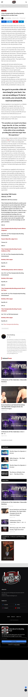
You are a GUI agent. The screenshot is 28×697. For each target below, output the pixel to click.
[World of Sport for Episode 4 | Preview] (4, 466)
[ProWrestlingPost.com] (14, 2)
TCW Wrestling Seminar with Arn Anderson (12, 269)
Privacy (13, 616)
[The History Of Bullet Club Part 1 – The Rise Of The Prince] (4, 473)
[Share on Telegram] (21, 21)
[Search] (26, 2)
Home (3, 5)
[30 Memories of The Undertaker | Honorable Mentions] (14, 369)
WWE (8, 140)
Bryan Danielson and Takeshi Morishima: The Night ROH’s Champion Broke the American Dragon (13, 406)
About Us (18, 616)
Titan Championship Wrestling (11, 324)
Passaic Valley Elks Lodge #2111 (9, 239)
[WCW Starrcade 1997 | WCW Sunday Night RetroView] (4, 529)
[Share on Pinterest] (15, 21)
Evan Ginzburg (8, 18)
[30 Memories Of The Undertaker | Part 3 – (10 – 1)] (14, 421)
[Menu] (2, 2)
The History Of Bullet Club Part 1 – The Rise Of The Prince (17, 474)
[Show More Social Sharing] (25, 21)
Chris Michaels (5, 328)
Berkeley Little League (7, 259)
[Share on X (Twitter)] (9, 21)
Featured (4, 10)
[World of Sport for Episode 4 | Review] (4, 452)
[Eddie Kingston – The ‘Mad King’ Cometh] (4, 459)
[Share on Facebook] (4, 21)
